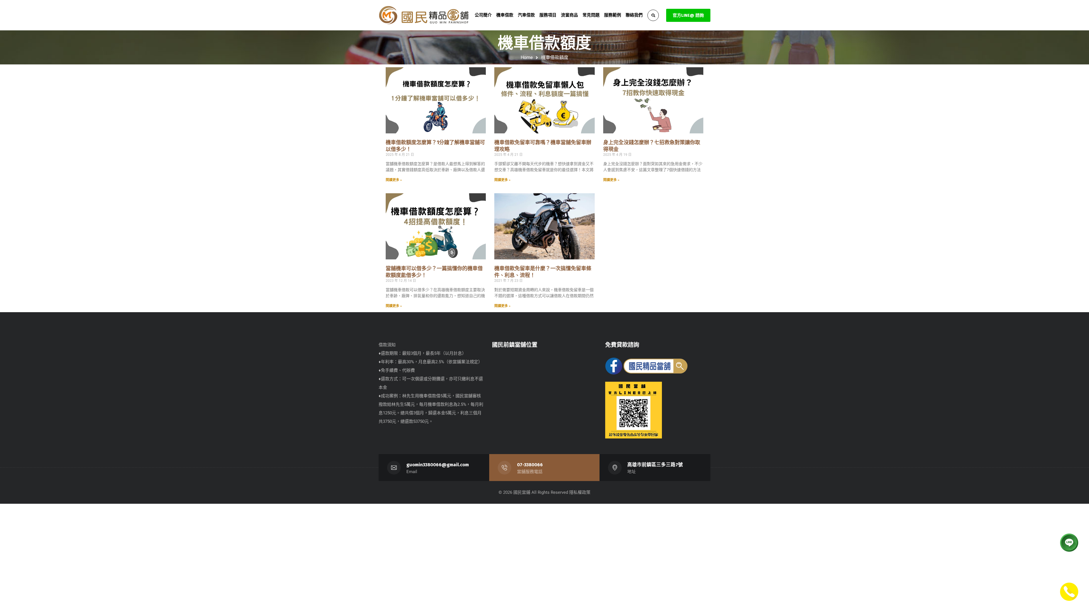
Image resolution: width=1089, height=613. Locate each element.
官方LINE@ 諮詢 (688, 15)
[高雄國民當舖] (424, 15)
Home (527, 57)
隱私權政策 (579, 492)
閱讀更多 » (394, 180)
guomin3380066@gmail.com (437, 464)
